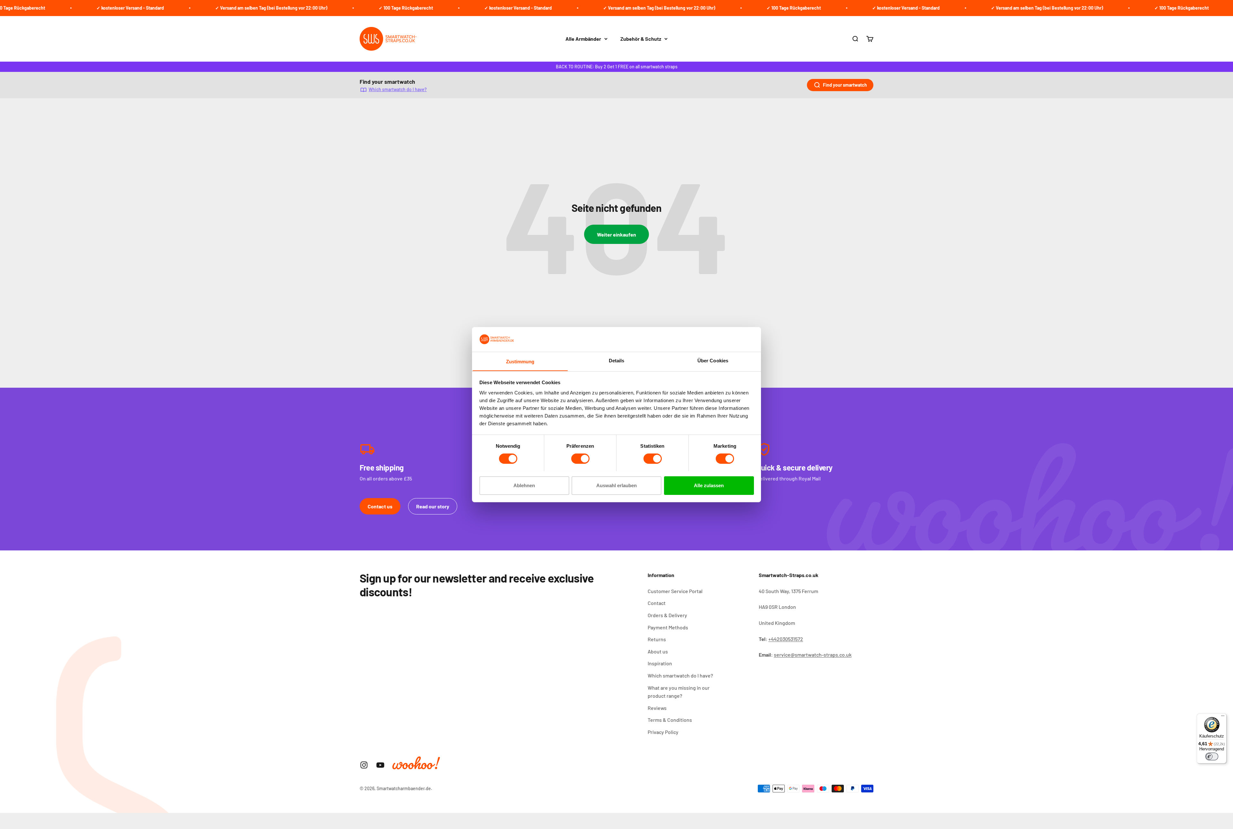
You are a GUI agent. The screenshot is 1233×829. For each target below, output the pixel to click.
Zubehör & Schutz (640, 39)
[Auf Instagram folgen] (364, 765)
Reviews (657, 708)
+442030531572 (785, 639)
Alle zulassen (709, 485)
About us (658, 651)
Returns (657, 639)
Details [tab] (617, 360)
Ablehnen (524, 485)
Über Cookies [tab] (712, 360)
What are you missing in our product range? (679, 692)
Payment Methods (668, 627)
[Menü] (1223, 717)
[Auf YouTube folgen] (380, 765)
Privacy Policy (663, 732)
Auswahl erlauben (616, 485)
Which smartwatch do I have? (398, 89)
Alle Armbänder (583, 39)
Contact (657, 603)
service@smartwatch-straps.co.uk (813, 655)
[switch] (580, 458)
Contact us (380, 506)
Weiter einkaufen (616, 234)
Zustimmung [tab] (520, 361)
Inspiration (660, 663)
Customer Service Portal (675, 591)
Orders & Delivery (667, 615)
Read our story (432, 506)
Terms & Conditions (670, 720)
